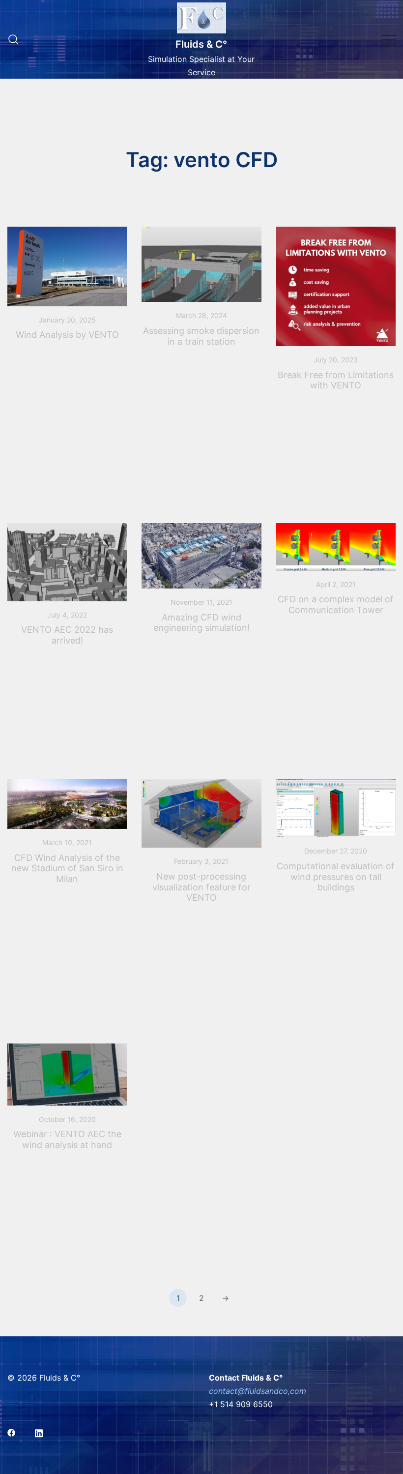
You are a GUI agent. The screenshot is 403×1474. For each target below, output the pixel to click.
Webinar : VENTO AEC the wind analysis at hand (67, 1139)
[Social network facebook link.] (11, 1432)
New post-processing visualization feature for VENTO (201, 887)
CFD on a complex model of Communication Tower (336, 604)
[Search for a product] (13, 39)
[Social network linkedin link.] (39, 1432)
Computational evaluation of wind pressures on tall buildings (336, 876)
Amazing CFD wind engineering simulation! (201, 622)
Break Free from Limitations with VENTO (336, 380)
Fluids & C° (201, 44)
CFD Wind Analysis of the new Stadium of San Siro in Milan (67, 868)
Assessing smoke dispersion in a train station (201, 336)
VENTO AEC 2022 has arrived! (67, 635)
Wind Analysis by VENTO (67, 334)
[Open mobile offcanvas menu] (389, 39)
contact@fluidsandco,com (257, 1391)
